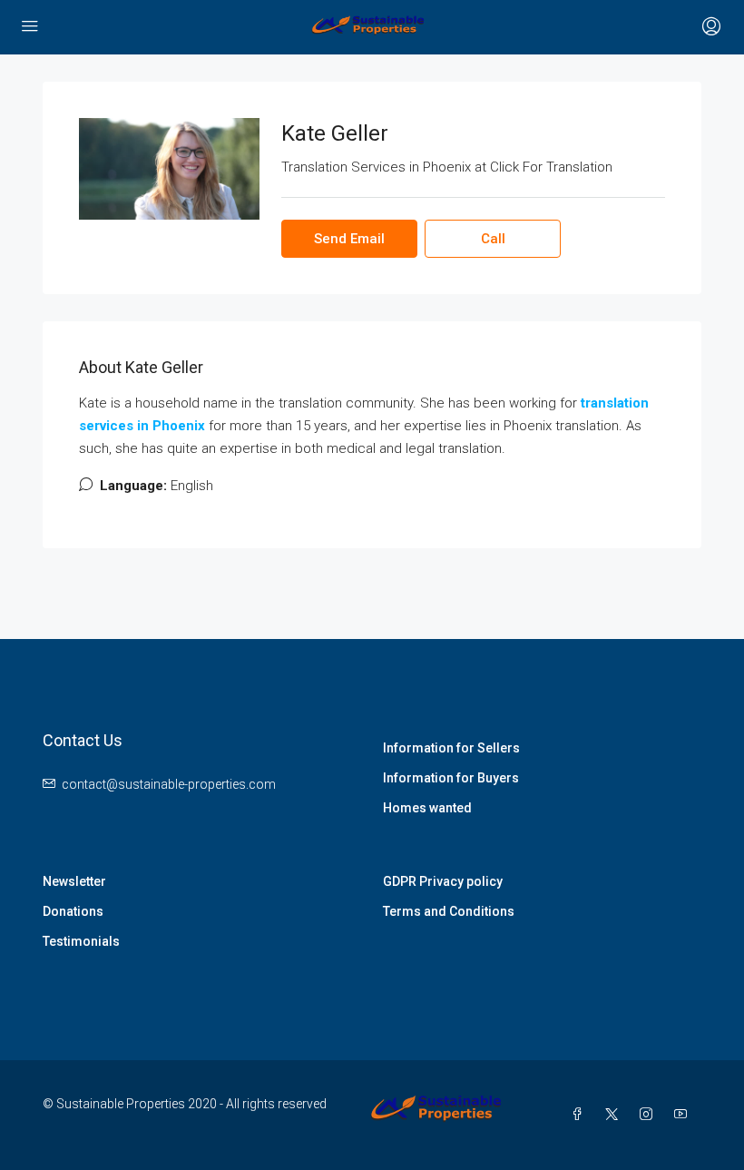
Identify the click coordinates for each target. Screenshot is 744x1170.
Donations (73, 911)
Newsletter (74, 881)
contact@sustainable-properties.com (169, 784)
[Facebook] (581, 1114)
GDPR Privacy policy (443, 881)
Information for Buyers (451, 778)
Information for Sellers (451, 748)
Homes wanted (427, 808)
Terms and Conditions (448, 911)
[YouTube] (684, 1114)
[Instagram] (650, 1114)
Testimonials (81, 941)
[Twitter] (615, 1114)
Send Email (349, 239)
